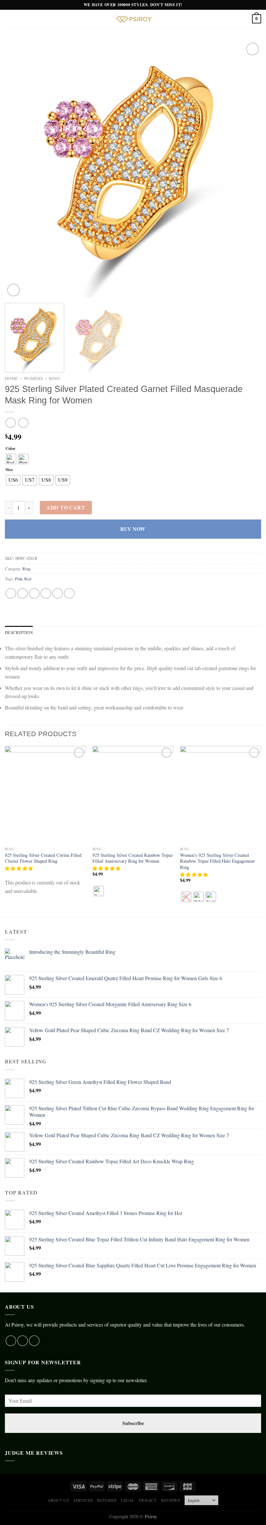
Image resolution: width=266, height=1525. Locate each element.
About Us (58, 1500)
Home (11, 378)
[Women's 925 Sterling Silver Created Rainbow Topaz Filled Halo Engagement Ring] (220, 794)
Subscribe (133, 1423)
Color (11, 448)
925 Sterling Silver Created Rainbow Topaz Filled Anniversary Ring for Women (132, 858)
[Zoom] (13, 290)
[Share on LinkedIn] (69, 593)
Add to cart (65, 507)
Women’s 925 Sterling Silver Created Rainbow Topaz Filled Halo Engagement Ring (217, 861)
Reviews (170, 1500)
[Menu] (9, 19)
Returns (106, 1500)
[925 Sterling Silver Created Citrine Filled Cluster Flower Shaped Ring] (45, 794)
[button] (19, 868)
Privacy (148, 1500)
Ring (54, 378)
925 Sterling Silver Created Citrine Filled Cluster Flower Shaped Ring (43, 858)
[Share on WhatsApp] (11, 593)
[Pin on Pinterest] (57, 593)
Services (83, 1500)
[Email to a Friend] (46, 593)
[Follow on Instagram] (22, 1340)
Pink (18, 579)
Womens (33, 378)
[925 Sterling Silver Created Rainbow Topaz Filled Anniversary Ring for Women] (133, 794)
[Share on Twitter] (34, 593)
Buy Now (132, 529)
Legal (128, 1500)
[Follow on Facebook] (11, 1340)
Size (9, 469)
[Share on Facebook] (22, 593)
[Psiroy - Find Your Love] (133, 19)
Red (27, 579)
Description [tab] (19, 632)
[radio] (11, 459)
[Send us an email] (34, 1340)
